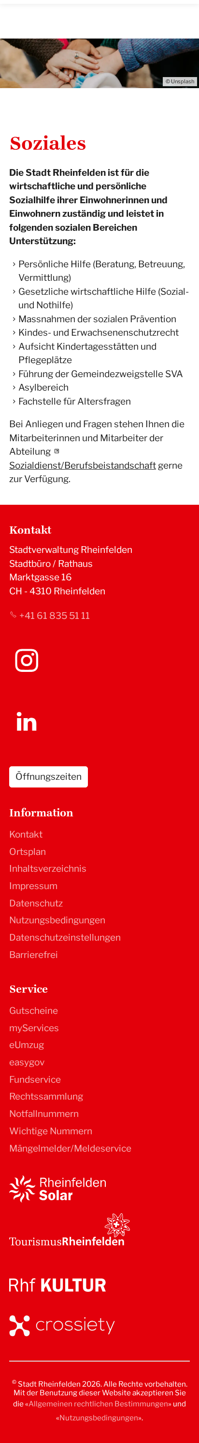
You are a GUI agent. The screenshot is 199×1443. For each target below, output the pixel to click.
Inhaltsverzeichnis (47, 868)
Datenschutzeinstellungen (65, 937)
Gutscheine (33, 1010)
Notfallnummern (44, 1113)
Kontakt (26, 834)
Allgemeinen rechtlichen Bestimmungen (98, 1403)
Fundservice (35, 1079)
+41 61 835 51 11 (54, 615)
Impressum (33, 886)
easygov (26, 1062)
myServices (34, 1028)
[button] (26, 660)
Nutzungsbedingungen (57, 920)
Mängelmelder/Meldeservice (70, 1148)
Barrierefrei (33, 954)
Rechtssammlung (46, 1096)
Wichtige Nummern (50, 1131)
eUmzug (26, 1044)
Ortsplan (27, 851)
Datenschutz (36, 903)
